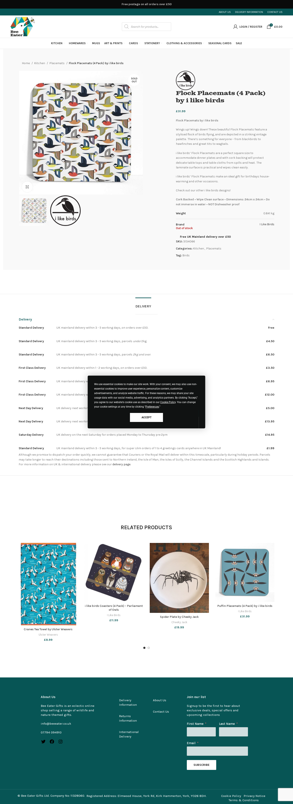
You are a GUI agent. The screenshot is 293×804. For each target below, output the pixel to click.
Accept (146, 417)
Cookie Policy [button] (168, 402)
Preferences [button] (152, 406)
